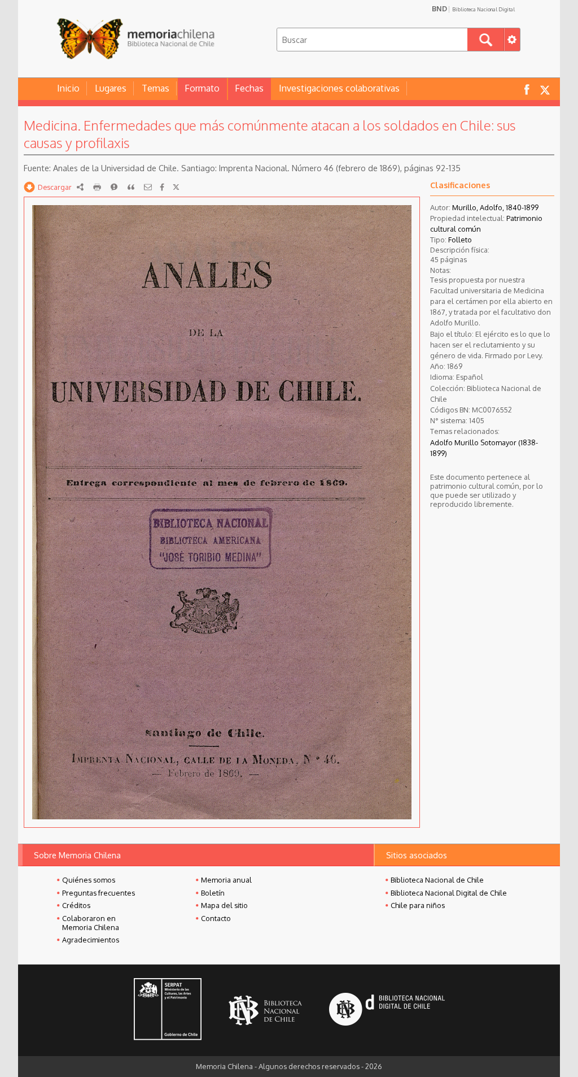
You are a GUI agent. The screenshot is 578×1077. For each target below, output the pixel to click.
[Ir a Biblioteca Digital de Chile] (387, 1010)
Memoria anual (226, 879)
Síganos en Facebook (526, 89)
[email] (148, 187)
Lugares (110, 88)
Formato (202, 88)
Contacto (216, 918)
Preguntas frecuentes (98, 892)
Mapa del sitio (224, 905)
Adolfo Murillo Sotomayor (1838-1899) (484, 448)
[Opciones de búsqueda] (512, 39)
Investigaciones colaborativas (339, 88)
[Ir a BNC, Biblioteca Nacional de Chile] (265, 1010)
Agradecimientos (90, 939)
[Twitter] (176, 187)
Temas (155, 88)
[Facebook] (162, 187)
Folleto (460, 239)
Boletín (213, 892)
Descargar (55, 187)
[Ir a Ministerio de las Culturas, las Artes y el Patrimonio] (167, 1010)
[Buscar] (485, 39)
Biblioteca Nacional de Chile (437, 879)
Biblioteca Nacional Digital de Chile (449, 892)
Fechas (249, 88)
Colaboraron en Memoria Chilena (90, 923)
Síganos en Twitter (544, 89)
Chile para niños (418, 905)
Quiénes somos (88, 879)
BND (473, 8)
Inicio (68, 88)
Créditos (76, 905)
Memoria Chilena (135, 38)
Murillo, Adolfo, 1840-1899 (495, 207)
